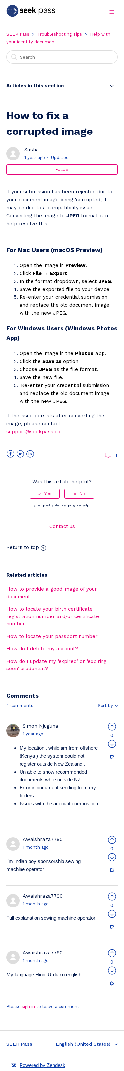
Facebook (10, 454)
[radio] (45, 494)
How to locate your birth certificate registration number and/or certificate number (52, 616)
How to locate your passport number (52, 636)
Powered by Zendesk (42, 1065)
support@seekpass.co (33, 432)
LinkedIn (30, 454)
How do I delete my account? (42, 649)
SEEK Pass (17, 34)
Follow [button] (62, 169)
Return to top (22, 547)
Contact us (62, 526)
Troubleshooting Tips (59, 34)
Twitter (20, 454)
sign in (28, 1006)
